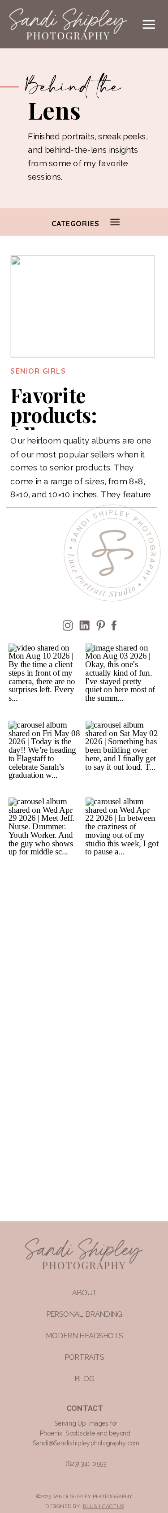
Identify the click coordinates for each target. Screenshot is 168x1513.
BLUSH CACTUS (103, 1506)
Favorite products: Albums (53, 415)
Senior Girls (38, 371)
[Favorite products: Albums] (82, 306)
